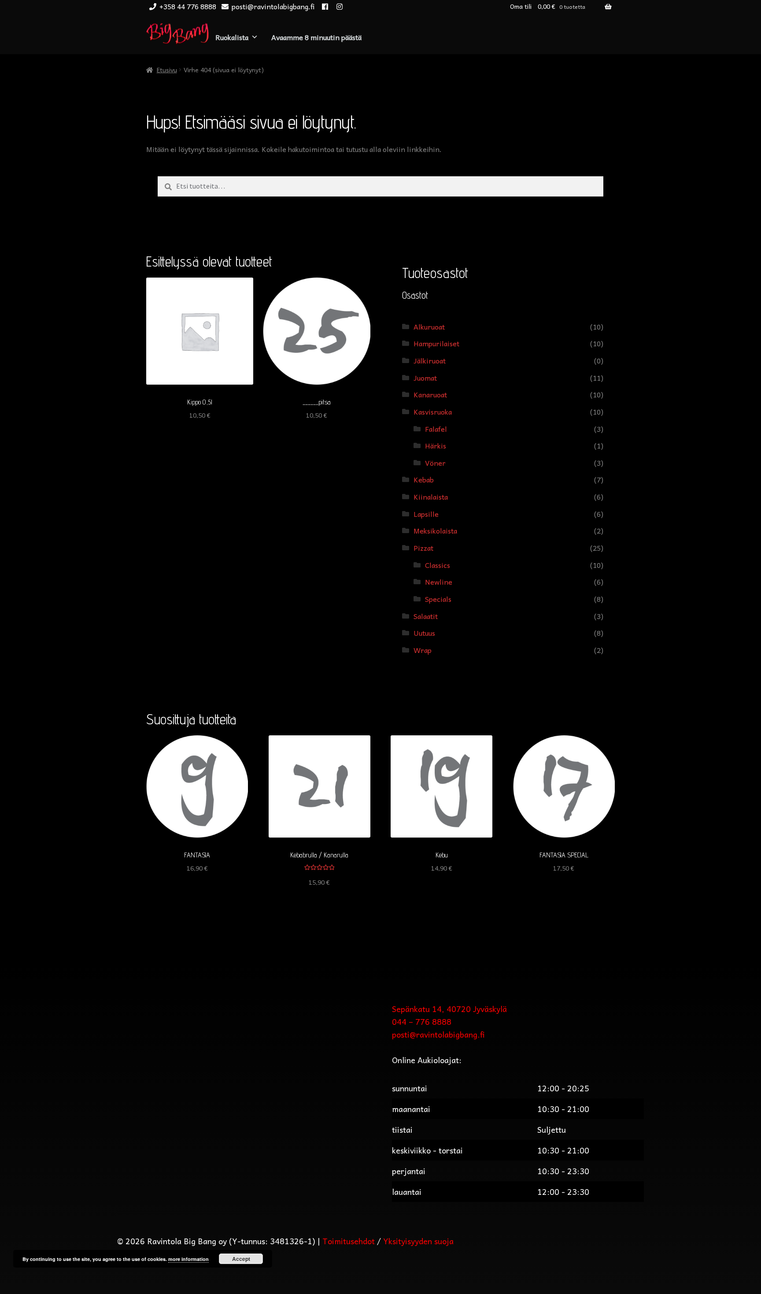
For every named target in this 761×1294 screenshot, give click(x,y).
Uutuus (424, 632)
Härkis (435, 445)
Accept (241, 1259)
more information (188, 1259)
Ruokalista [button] (231, 37)
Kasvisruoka (433, 411)
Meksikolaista (435, 530)
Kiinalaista (431, 496)
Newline (438, 581)
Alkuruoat (429, 326)
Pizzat (423, 547)
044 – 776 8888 (421, 1021)
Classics (437, 565)
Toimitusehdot (348, 1241)
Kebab (424, 479)
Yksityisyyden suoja (418, 1241)
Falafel (436, 428)
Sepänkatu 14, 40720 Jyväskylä (449, 1008)
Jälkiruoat (430, 360)
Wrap (423, 650)
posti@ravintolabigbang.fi (273, 6)
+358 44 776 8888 (187, 6)
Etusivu (167, 69)
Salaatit (426, 616)
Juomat (425, 377)
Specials (438, 598)
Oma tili (521, 6)
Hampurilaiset (436, 343)
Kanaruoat (430, 394)
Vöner (435, 462)
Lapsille (426, 513)
